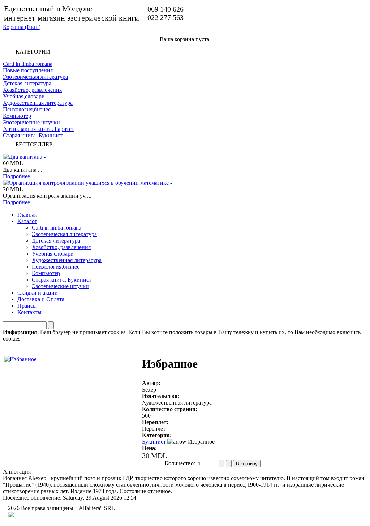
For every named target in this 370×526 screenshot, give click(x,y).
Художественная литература (38, 103)
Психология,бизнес (27, 109)
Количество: (181, 463)
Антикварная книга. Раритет (38, 129)
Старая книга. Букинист (33, 135)
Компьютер (17, 116)
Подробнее (16, 176)
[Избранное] (20, 357)
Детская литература (27, 83)
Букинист (154, 442)
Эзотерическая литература (35, 77)
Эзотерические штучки (31, 122)
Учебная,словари (24, 96)
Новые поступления (28, 70)
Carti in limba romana (27, 64)
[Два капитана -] (24, 157)
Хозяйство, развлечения (32, 90)
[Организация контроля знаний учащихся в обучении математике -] (87, 183)
